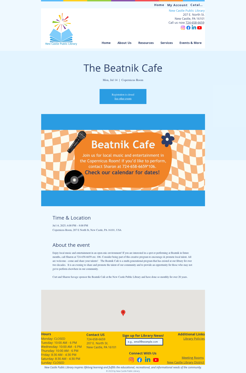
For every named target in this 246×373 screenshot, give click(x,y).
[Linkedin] (194, 27)
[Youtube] (199, 27)
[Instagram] (183, 27)
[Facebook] (188, 27)
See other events (123, 98)
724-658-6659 (195, 23)
